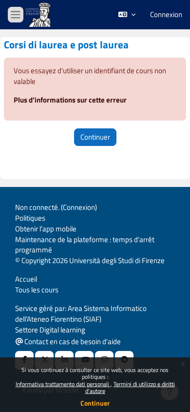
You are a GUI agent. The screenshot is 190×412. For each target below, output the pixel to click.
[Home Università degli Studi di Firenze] (39, 15)
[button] (127, 14)
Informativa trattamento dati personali (63, 384)
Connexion (166, 14)
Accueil (26, 279)
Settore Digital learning (50, 329)
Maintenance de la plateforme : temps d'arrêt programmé (84, 245)
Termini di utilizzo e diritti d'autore (130, 387)
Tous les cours (36, 289)
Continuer (95, 403)
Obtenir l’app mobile (45, 228)
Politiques (30, 218)
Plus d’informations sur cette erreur (70, 99)
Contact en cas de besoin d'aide (72, 341)
